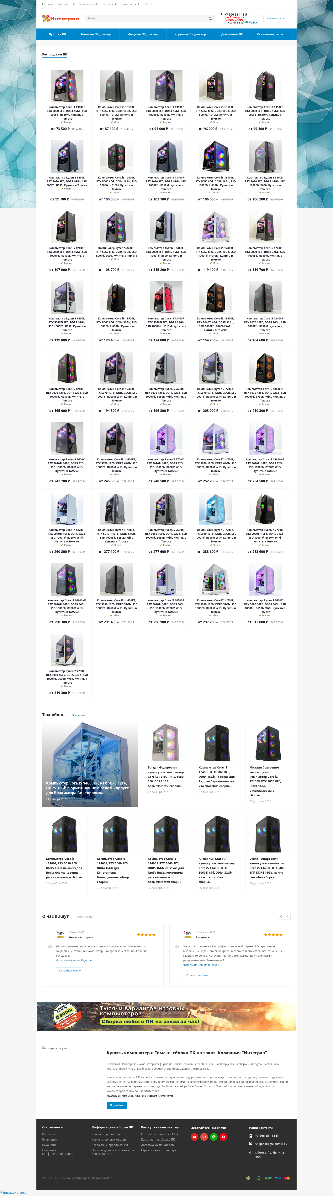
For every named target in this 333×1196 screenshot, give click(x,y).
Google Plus (204, 1137)
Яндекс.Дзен (223, 1137)
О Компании (52, 1127)
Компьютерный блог (106, 1134)
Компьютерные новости (109, 1139)
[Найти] (210, 18)
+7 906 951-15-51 (237, 14)
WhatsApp (214, 1137)
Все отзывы (85, 917)
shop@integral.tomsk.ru (271, 1144)
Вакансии (49, 1145)
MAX (254, 22)
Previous (281, 916)
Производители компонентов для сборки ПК (113, 1152)
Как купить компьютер (160, 1127)
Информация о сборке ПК (112, 1127)
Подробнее (117, 1105)
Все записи (79, 715)
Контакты (49, 1134)
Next (287, 916)
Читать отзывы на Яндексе (74, 960)
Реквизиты (50, 1139)
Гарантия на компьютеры (159, 1150)
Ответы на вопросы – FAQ (159, 1134)
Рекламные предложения (110, 1145)
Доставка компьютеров (157, 1145)
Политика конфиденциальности (58, 1152)
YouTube (194, 1137)
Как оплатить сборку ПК (158, 1139)
